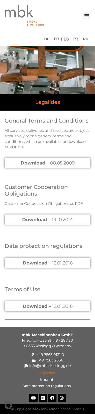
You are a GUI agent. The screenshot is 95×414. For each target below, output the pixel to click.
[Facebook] (52, 398)
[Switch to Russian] (86, 39)
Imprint (47, 379)
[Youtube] (33, 398)
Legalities (47, 373)
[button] (86, 15)
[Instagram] (62, 398)
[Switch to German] (47, 39)
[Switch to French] (57, 39)
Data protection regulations (47, 386)
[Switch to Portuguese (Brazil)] (76, 39)
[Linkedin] (43, 398)
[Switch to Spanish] (66, 39)
